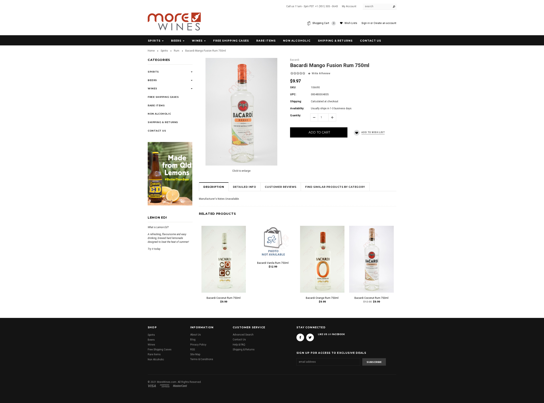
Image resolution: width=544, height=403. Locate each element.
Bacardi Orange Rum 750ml (322, 297)
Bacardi (294, 59)
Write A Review (321, 73)
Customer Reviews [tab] (280, 186)
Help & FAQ (239, 344)
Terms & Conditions (201, 359)
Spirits (154, 40)
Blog (193, 339)
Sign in (365, 23)
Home (151, 50)
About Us (195, 334)
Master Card (180, 385)
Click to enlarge (241, 170)
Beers (176, 40)
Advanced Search (243, 334)
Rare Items (266, 40)
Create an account (385, 23)
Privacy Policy (198, 344)
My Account (349, 6)
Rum (176, 50)
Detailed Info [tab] (244, 186)
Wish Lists (350, 23)
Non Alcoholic (296, 40)
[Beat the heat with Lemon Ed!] (170, 173)
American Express (165, 385)
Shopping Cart (323, 23)
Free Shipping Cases (231, 40)
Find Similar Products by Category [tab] (335, 186)
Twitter (310, 337)
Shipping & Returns (244, 349)
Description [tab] (213, 186)
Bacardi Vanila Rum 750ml (273, 262)
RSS (192, 349)
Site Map (195, 354)
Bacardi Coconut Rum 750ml (224, 297)
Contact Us (239, 339)
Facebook (300, 337)
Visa (152, 385)
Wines (197, 40)
